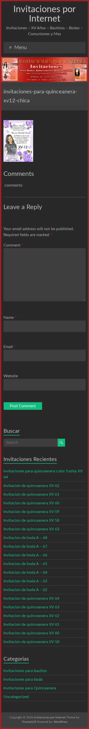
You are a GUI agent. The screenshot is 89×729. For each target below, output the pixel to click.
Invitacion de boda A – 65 (25, 564)
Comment (13, 245)
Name (9, 318)
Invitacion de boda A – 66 (25, 555)
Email (9, 347)
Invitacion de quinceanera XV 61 (31, 494)
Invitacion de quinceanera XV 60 (31, 503)
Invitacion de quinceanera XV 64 (31, 598)
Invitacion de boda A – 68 (25, 538)
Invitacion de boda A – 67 (25, 546)
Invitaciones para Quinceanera (29, 688)
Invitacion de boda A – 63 (25, 581)
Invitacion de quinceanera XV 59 (31, 512)
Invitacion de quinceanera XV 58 (31, 520)
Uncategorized (16, 697)
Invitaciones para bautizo (25, 671)
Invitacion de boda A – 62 (25, 590)
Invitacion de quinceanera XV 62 (31, 486)
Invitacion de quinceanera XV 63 (31, 529)
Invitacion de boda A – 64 (25, 572)
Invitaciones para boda (23, 679)
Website (10, 376)
